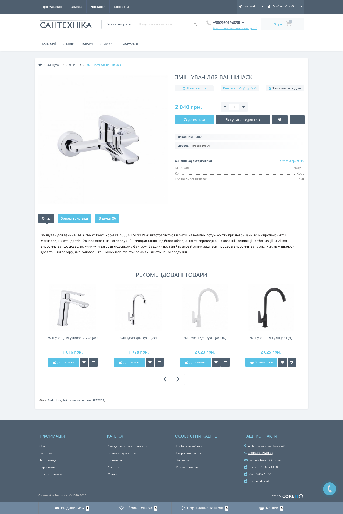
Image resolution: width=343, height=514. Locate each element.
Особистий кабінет (189, 446)
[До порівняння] (93, 362)
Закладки (182, 460)
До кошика (65, 362)
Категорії (49, 44)
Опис (46, 218)
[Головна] (40, 65)
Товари (87, 44)
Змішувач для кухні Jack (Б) (204, 338)
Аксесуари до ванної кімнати (128, 446)
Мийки (112, 474)
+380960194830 (260, 453)
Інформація (129, 44)
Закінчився (263, 362)
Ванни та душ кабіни (122, 453)
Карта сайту (47, 460)
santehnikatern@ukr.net (265, 460)
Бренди (68, 44)
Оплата (76, 6)
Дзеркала (114, 467)
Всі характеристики (291, 161)
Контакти (121, 6)
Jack (58, 400)
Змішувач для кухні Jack (139, 338)
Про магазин (52, 6)
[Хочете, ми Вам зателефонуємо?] (329, 489)
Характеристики (74, 218)
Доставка (98, 6)
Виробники (47, 467)
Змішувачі (115, 460)
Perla (51, 400)
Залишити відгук (287, 88)
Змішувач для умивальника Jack (72, 338)
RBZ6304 (98, 400)
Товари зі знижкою (52, 474)
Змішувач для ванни (77, 400)
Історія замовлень (188, 453)
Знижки (106, 44)
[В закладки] (84, 362)
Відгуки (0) (107, 218)
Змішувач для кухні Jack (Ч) (270, 338)
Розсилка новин (187, 467)
